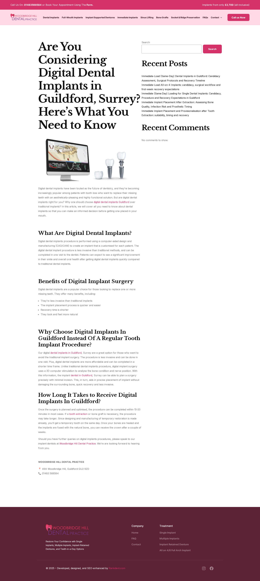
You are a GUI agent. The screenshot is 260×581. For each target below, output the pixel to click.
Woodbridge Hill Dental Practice (77, 443)
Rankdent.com (117, 568)
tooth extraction (78, 413)
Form (90, 5)
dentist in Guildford (81, 375)
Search (146, 42)
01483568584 (33, 5)
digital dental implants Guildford (111, 202)
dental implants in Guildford (66, 352)
